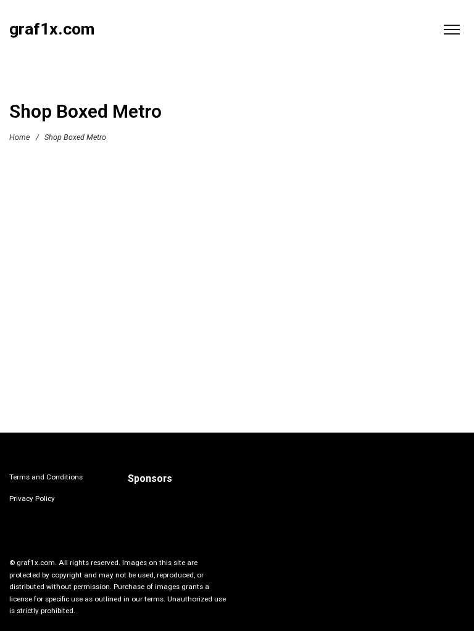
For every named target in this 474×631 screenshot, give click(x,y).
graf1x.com (51, 29)
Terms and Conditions (46, 477)
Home (19, 137)
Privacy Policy (32, 498)
